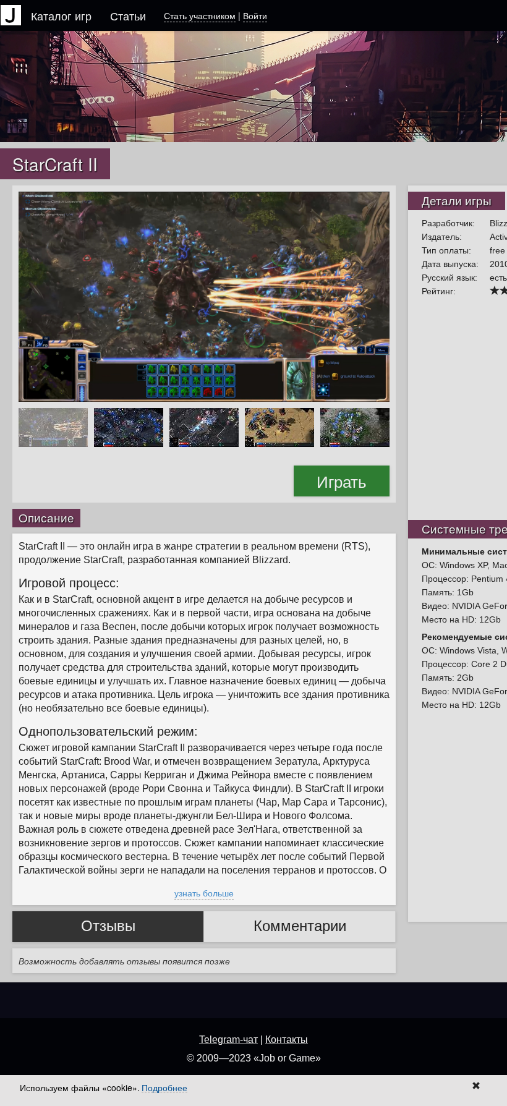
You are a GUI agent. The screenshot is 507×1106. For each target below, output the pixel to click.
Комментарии (300, 925)
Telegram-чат (228, 1039)
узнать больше (204, 893)
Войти (255, 15)
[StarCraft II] (204, 295)
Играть (342, 480)
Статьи (128, 15)
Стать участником (200, 15)
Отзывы (108, 925)
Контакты (286, 1039)
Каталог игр (61, 15)
